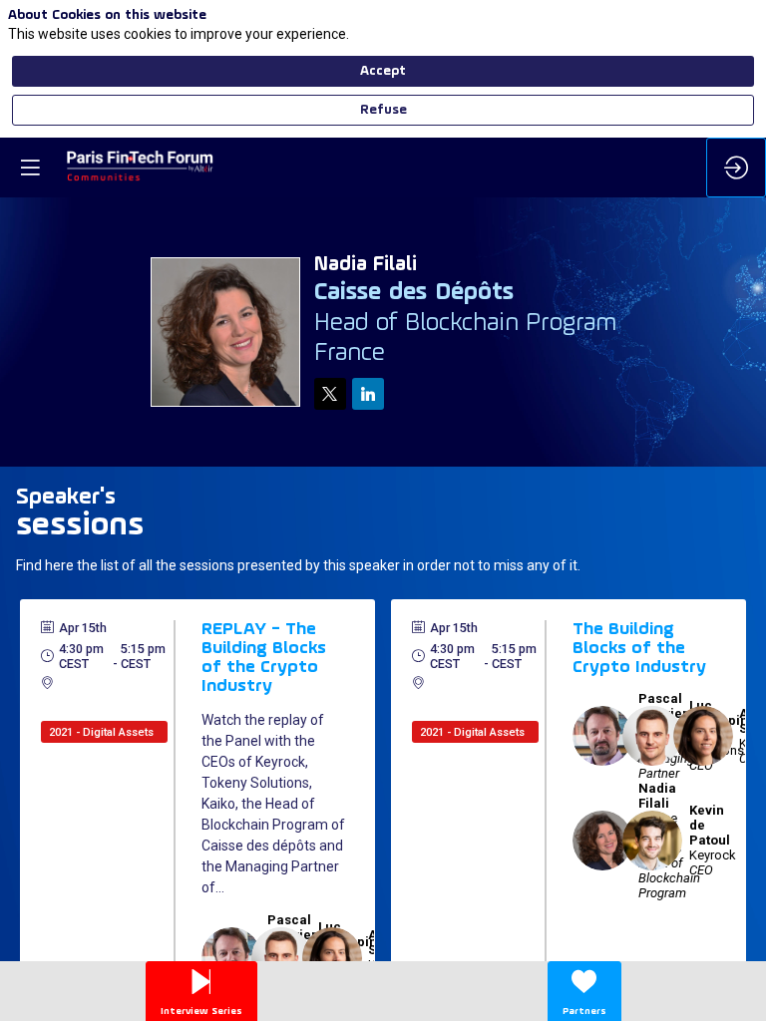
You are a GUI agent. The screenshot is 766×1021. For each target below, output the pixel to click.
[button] (30, 167)
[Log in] (736, 167)
